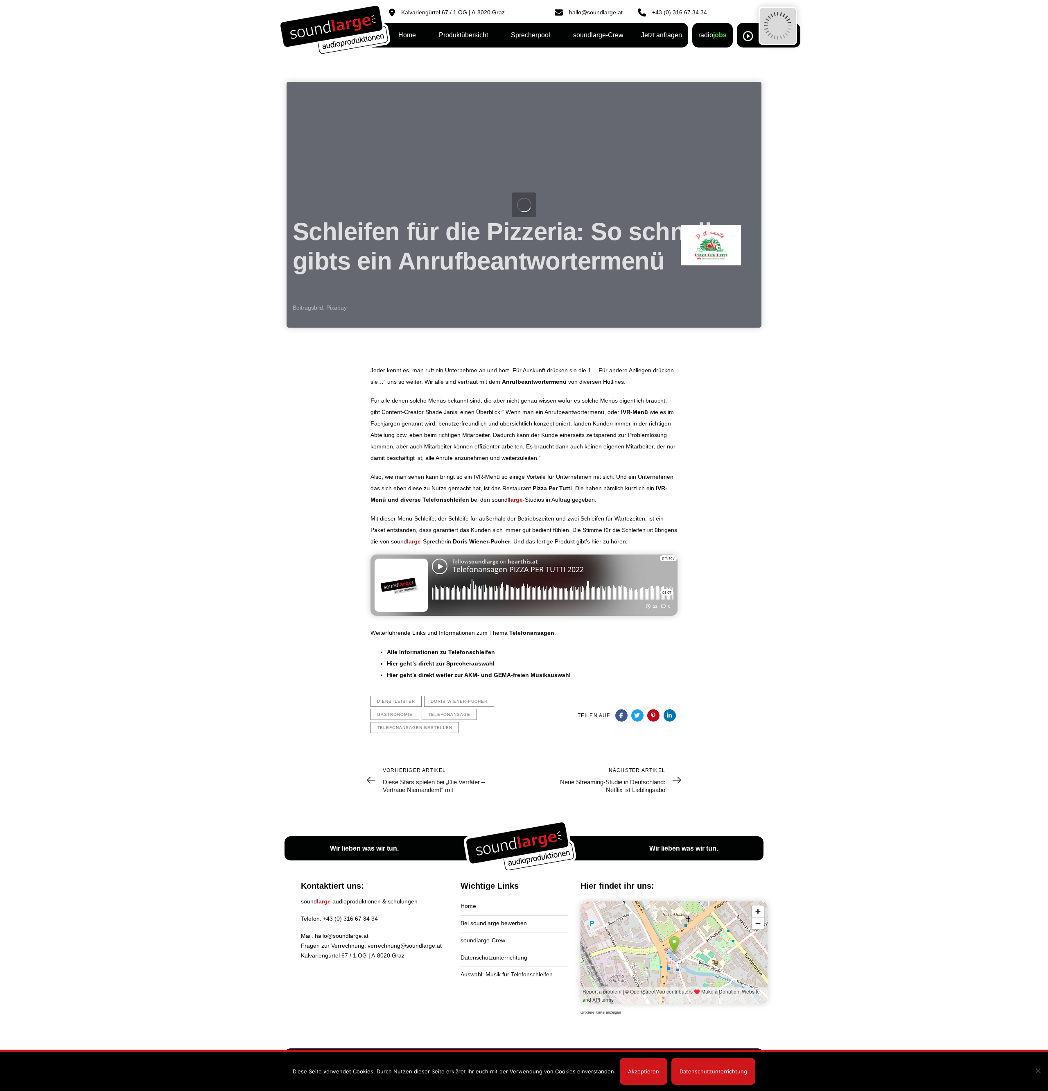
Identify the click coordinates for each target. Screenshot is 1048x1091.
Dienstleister (396, 701)
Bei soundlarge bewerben (494, 923)
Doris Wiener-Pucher (459, 701)
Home (468, 906)
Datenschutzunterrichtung (494, 957)
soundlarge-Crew (483, 940)
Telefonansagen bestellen (414, 727)
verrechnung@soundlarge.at (405, 945)
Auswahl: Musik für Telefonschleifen (507, 974)
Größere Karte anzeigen (600, 1012)
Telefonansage (449, 714)
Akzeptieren (643, 1071)
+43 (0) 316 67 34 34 (350, 918)
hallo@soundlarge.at (341, 936)
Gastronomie (395, 714)
